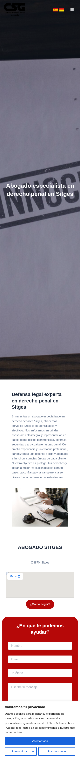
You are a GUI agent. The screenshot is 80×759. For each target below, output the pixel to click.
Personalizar (19, 751)
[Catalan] (61, 9)
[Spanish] (55, 9)
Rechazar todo (57, 751)
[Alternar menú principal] (72, 9)
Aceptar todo (40, 740)
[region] (40, 730)
